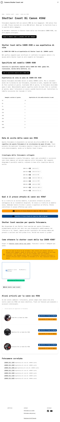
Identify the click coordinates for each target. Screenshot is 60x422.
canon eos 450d (35, 181)
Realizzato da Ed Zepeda (30, 418)
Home (3, 14)
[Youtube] (51, 411)
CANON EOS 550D (9, 375)
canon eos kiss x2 (36, 190)
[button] (57, 2)
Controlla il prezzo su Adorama (48, 315)
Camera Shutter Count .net (13, 2)
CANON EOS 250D (9, 370)
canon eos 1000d (36, 184)
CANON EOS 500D (9, 373)
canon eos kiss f (36, 171)
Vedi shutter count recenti (12, 287)
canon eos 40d (35, 174)
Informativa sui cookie (29, 410)
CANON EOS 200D (9, 365)
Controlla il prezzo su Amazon (48, 319)
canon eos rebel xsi (37, 177)
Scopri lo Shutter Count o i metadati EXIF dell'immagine (19, 36)
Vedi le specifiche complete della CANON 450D (16, 72)
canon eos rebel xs (36, 187)
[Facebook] (48, 411)
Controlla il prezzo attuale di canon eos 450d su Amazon (31, 211)
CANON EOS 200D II (10, 368)
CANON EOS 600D (9, 378)
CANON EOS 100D (9, 362)
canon (17, 14)
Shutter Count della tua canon (19, 243)
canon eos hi (35, 168)
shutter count (10, 14)
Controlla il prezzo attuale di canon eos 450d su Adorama (31, 216)
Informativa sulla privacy (29, 413)
